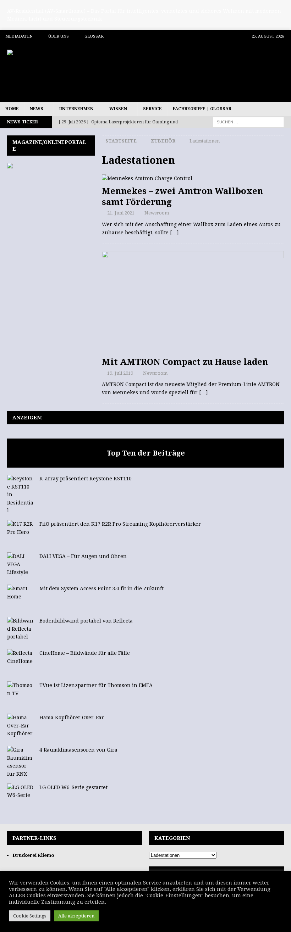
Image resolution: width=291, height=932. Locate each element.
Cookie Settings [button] (29, 916)
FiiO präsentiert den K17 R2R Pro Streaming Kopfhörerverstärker (120, 524)
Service (152, 108)
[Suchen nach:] (248, 122)
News (36, 108)
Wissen (118, 108)
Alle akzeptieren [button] (76, 916)
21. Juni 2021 (120, 213)
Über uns (58, 36)
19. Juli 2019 (120, 373)
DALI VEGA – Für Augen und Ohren (83, 556)
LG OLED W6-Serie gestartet (73, 787)
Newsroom (156, 213)
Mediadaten (19, 36)
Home (12, 108)
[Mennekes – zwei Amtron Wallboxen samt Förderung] (193, 178)
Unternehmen (76, 108)
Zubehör (163, 141)
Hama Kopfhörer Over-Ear (71, 717)
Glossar (94, 36)
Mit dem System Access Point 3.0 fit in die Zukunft (101, 588)
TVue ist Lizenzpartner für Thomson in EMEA (96, 685)
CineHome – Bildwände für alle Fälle (84, 653)
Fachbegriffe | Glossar (202, 108)
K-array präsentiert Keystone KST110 (85, 478)
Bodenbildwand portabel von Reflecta (86, 621)
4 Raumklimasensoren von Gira (78, 750)
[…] (174, 232)
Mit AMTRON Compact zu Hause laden (185, 362)
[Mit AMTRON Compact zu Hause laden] (193, 302)
